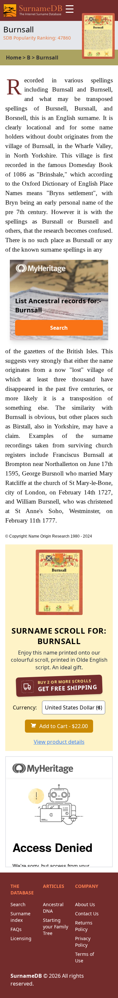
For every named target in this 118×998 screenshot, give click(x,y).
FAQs (16, 929)
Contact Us (87, 913)
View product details (59, 741)
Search (59, 327)
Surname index (20, 916)
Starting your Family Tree (55, 926)
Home (13, 57)
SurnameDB (26, 975)
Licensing (20, 938)
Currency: (25, 707)
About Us (85, 904)
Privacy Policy (82, 941)
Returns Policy (83, 926)
